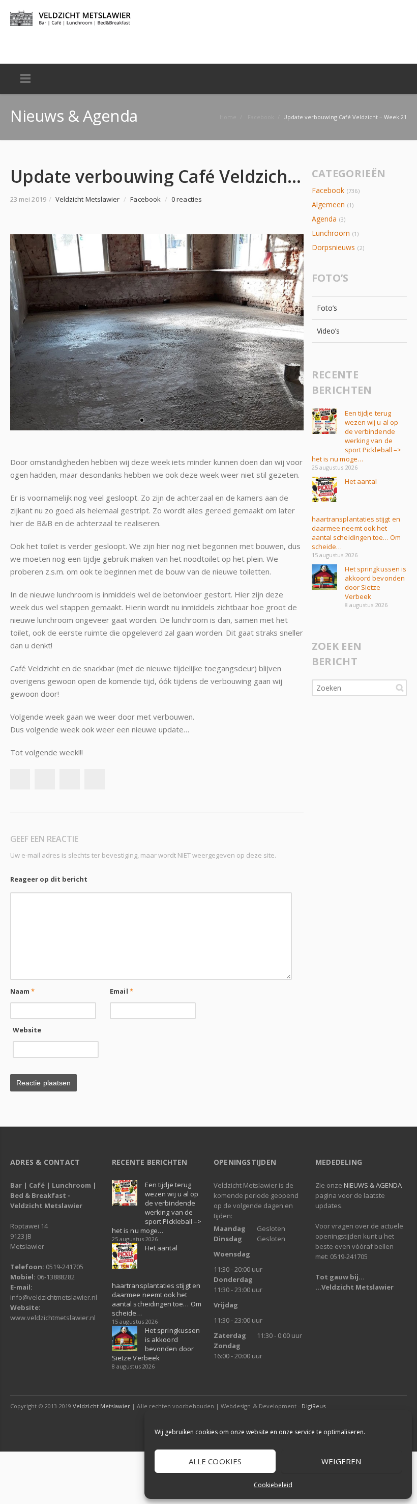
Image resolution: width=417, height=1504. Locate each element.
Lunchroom (331, 233)
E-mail (63, 45)
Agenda (324, 219)
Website (27, 1029)
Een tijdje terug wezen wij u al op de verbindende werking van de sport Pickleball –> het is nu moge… (356, 435)
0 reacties (186, 199)
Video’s (328, 331)
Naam (22, 991)
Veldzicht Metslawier (101, 1406)
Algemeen (328, 204)
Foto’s (327, 308)
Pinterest (94, 779)
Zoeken (400, 687)
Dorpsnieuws (333, 247)
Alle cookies (215, 1461)
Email (121, 991)
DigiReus (313, 1406)
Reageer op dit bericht (48, 879)
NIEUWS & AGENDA (373, 1185)
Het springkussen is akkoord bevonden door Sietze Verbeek (375, 582)
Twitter (42, 45)
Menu (25, 79)
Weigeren (341, 1461)
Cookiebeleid (273, 1485)
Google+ (69, 779)
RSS (85, 45)
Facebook (20, 45)
